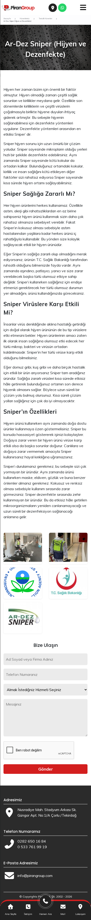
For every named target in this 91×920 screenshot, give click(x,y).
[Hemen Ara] (45, 902)
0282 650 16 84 (32, 841)
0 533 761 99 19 (32, 846)
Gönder (45, 769)
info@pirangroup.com (35, 875)
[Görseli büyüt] (23, 548)
